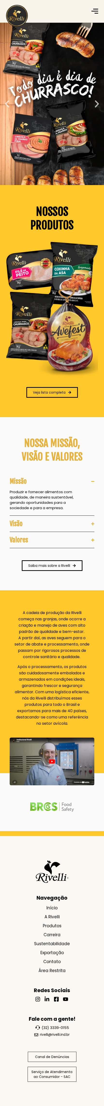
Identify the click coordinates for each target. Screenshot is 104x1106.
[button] (7, 104)
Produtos (52, 925)
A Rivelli (52, 916)
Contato (52, 961)
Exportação (52, 952)
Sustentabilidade (52, 943)
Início (52, 908)
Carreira (52, 934)
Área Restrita (52, 970)
